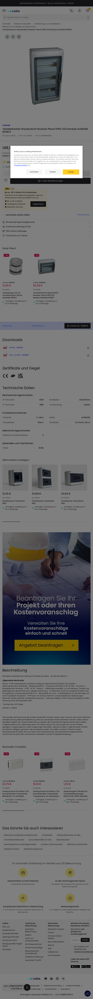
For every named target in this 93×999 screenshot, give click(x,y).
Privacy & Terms (20, 165)
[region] (46, 162)
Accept (71, 172)
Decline (53, 172)
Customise (34, 172)
